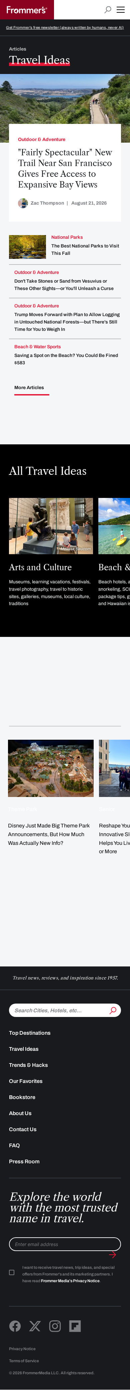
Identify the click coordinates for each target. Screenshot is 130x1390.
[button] (121, 10)
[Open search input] (107, 10)
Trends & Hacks (28, 1065)
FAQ (14, 1145)
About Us (20, 1113)
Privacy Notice (22, 1348)
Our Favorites (26, 1081)
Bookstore (22, 1097)
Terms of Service (24, 1361)
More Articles (29, 387)
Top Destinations (30, 1033)
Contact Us (23, 1129)
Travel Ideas (24, 1049)
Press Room (24, 1161)
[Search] (112, 1009)
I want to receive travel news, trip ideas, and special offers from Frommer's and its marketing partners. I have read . (68, 1274)
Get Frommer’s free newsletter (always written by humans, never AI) (65, 27)
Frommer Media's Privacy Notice (70, 1280)
